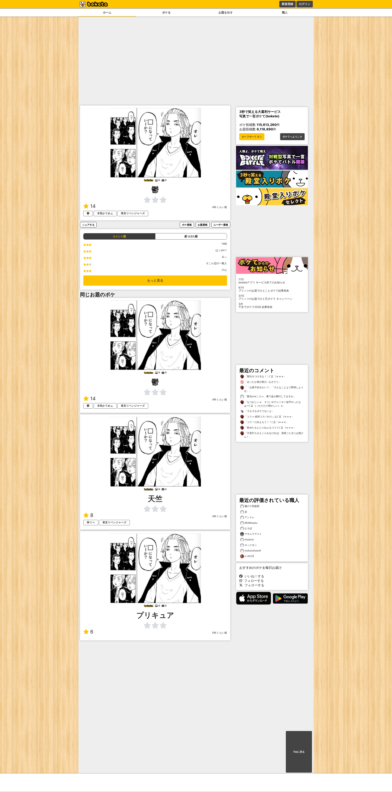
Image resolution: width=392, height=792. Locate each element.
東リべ (91, 522)
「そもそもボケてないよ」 (259, 411)
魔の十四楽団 (252, 506)
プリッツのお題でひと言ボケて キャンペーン (265, 297)
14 (93, 206)
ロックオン (251, 545)
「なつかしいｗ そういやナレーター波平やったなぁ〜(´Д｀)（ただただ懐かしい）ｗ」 (272, 403)
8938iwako (251, 522)
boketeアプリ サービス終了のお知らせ (261, 281)
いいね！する (253, 576)
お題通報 (202, 224)
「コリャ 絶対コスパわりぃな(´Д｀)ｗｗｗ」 (269, 416)
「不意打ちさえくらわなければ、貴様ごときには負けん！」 (273, 434)
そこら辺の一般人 (216, 263)
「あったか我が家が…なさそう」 (262, 381)
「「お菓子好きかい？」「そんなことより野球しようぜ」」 (273, 389)
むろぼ (248, 528)
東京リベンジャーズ (133, 213)
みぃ (224, 256)
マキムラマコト (253, 533)
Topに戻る (299, 751)
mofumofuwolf (253, 550)
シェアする (88, 224)
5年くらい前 (219, 632)
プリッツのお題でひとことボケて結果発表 (263, 289)
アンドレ (249, 517)
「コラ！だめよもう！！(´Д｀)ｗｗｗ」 (266, 422)
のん (224, 269)
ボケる (166, 12)
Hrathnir (249, 539)
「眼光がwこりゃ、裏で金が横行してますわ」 (270, 396)
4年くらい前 (219, 207)
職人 (285, 12)
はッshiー (221, 250)
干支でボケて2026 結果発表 (255, 305)
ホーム (107, 12)
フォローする (253, 581)
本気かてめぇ (105, 213)
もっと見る (155, 280)
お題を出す (225, 12)
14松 (224, 243)
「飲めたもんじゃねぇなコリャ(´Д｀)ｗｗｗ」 (270, 427)
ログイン (304, 4)
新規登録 (287, 4)
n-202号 (249, 556)
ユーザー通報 (220, 224)
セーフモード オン (252, 136)
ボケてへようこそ (292, 136)
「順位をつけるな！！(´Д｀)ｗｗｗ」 (265, 376)
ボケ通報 (187, 224)
